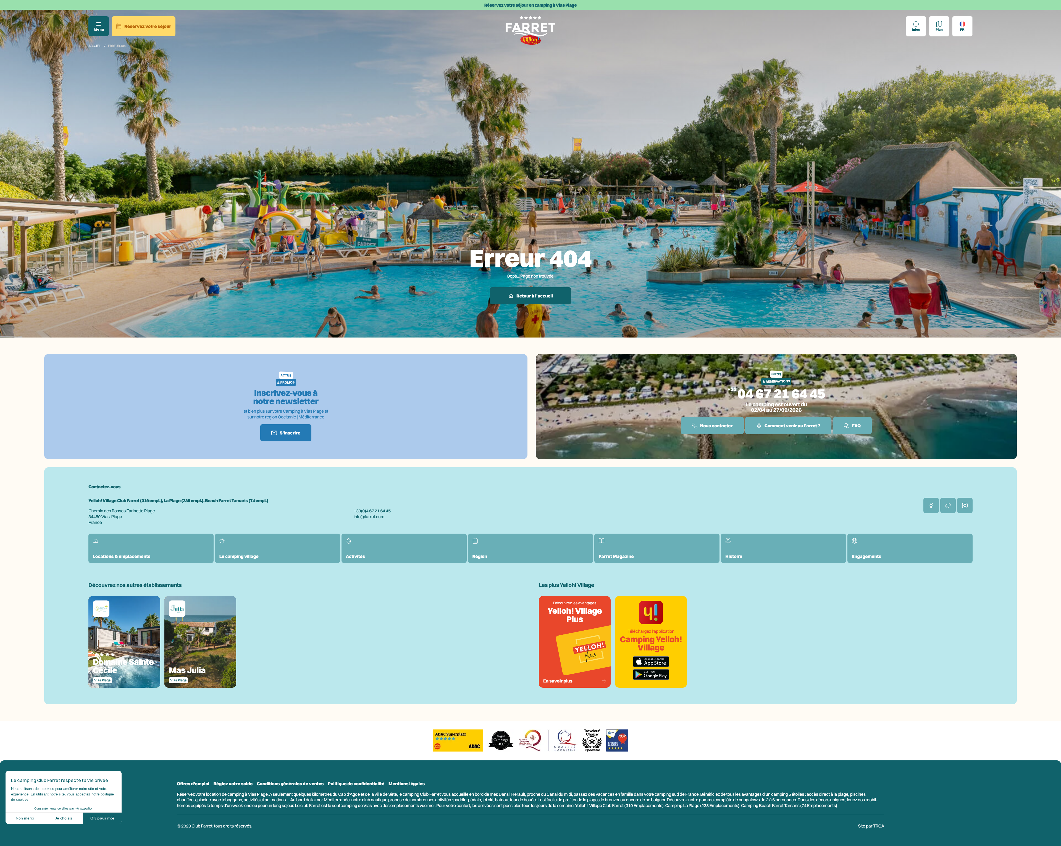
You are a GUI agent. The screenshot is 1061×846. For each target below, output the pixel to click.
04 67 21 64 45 (781, 393)
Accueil (94, 46)
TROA (878, 826)
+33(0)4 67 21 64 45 (372, 510)
